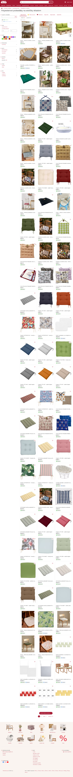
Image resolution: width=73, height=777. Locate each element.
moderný (3, 74)
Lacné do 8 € (4, 26)
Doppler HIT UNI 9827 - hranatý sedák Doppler (29, 458)
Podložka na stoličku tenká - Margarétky (64, 89)
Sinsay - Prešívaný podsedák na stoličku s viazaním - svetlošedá (51, 40)
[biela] (2, 37)
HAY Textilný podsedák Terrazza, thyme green (29, 531)
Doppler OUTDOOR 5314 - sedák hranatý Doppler (48, 409)
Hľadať (51, 2)
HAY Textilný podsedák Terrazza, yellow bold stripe (48, 458)
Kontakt (4, 753)
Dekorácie (20, 732)
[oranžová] (4, 39)
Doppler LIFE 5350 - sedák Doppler (45, 310)
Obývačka (20, 743)
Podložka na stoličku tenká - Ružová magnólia (47, 237)
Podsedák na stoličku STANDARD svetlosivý (29, 65)
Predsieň (52, 743)
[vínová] (9, 39)
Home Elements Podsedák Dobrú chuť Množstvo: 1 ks (49, 286)
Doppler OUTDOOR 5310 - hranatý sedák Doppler (30, 556)
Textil (31, 732)
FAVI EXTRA (35, 761)
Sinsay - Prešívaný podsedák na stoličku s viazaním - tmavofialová (33, 212)
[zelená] (2, 39)
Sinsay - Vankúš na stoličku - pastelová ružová (47, 65)
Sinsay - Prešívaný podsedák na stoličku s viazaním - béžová (32, 138)
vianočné (3, 53)
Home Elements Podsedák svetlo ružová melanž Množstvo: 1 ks (33, 261)
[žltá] (9, 37)
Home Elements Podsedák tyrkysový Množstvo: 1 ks (30, 89)
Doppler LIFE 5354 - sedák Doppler (45, 163)
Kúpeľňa (9, 743)
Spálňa (31, 743)
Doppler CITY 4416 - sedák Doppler (63, 531)
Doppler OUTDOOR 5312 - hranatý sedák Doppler (30, 335)
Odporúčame (23, 14)
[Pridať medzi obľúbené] (35, 23)
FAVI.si (26, 772)
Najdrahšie (59, 14)
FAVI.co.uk (61, 770)
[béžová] (8, 39)
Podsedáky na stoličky (25, 8)
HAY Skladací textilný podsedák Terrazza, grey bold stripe (31, 310)
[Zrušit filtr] (6, 59)
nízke (3, 67)
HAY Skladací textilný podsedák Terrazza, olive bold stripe (49, 605)
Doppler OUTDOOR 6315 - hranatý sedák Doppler (48, 335)
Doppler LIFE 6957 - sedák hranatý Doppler (29, 605)
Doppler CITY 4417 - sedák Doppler (63, 384)
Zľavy (63, 743)
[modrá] (8, 37)
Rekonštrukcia (52, 732)
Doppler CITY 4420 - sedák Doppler (27, 359)
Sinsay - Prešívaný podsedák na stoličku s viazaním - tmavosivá (33, 114)
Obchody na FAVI (36, 753)
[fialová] (13, 37)
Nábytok (9, 732)
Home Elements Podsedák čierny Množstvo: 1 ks (48, 212)
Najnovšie (46, 14)
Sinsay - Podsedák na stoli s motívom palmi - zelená (49, 89)
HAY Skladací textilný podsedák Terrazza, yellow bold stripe (32, 507)
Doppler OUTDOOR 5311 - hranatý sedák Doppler (48, 482)
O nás (34, 751)
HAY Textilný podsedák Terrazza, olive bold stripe (30, 433)
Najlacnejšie (52, 14)
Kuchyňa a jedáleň (7, 8)
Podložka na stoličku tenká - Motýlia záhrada (29, 187)
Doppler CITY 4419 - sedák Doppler (27, 384)
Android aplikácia (67, 751)
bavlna (3, 58)
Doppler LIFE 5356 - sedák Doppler (63, 556)
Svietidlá (42, 732)
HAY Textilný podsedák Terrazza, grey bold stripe (48, 581)
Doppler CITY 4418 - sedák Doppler (45, 359)
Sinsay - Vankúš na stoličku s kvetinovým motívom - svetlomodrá (33, 163)
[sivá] (15, 37)
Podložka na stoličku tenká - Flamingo (63, 261)
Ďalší (44, 716)
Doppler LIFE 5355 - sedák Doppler (63, 458)
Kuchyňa (63, 732)
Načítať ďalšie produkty (45, 713)
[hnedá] (6, 39)
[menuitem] (3, 5)
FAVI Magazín (35, 758)
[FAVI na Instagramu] (5, 762)
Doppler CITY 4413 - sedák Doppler (45, 531)
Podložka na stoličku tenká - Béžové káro (46, 261)
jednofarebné (4, 49)
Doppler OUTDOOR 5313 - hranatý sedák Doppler (30, 482)
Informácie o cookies (37, 764)
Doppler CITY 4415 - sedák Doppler (45, 138)
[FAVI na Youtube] (7, 762)
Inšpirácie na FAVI (36, 756)
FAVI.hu (46, 770)
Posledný (50, 716)
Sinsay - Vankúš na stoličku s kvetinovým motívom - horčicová (33, 40)
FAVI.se (56, 770)
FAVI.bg (65, 770)
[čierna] (4, 37)
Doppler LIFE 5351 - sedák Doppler (27, 237)
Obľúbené (40, 14)
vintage (3, 72)
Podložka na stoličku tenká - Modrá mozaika (47, 507)
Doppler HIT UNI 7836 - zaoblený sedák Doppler (30, 581)
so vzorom (4, 51)
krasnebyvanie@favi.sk (8, 751)
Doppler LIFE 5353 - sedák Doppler (63, 310)
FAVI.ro (43, 770)
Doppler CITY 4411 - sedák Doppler (45, 384)
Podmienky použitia (37, 762)
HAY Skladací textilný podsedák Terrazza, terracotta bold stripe (33, 409)
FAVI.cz (36, 770)
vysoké (3, 65)
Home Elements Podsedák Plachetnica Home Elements (31, 286)
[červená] (6, 37)
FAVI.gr (68, 770)
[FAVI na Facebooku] (3, 762)
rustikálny (4, 75)
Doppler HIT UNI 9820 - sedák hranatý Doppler (47, 187)
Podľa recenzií (32, 14)
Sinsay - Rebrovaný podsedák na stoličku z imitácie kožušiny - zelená (34, 654)
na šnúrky (4, 44)
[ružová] (11, 37)
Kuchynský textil (16, 8)
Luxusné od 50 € (5, 28)
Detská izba (42, 743)
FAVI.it (53, 770)
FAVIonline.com (6, 770)
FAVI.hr (50, 770)
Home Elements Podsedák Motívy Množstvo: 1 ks (48, 114)
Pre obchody (35, 759)
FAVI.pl (39, 770)
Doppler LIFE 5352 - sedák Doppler (63, 187)
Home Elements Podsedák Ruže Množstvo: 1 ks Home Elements (51, 433)
